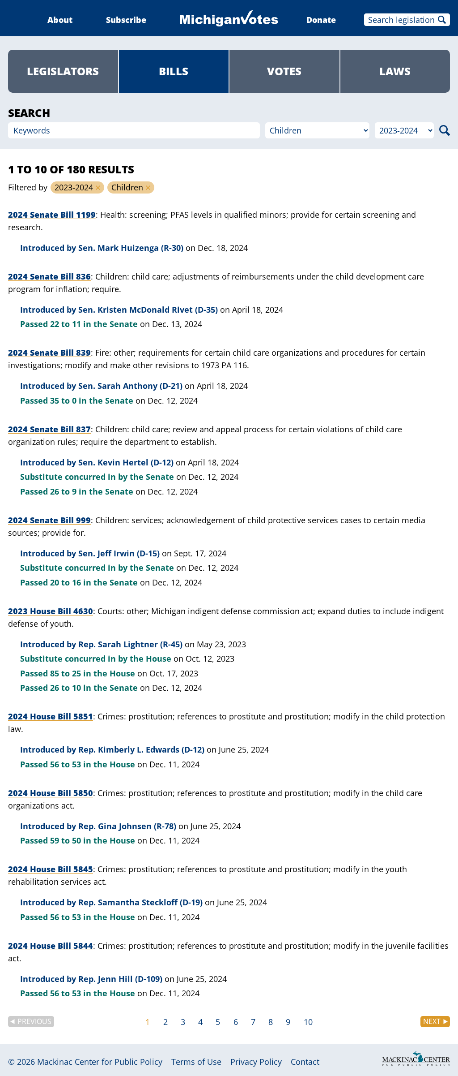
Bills (173, 71)
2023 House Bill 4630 (50, 611)
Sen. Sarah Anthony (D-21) (130, 385)
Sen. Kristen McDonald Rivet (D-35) (148, 309)
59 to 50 (65, 840)
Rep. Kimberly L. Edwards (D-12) (141, 749)
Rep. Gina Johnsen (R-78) (127, 826)
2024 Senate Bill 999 (49, 520)
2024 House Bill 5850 (50, 793)
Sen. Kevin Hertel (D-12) (126, 462)
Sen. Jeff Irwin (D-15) (119, 553)
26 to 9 (63, 491)
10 (308, 1021)
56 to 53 (65, 764)
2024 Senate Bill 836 (49, 276)
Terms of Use (196, 1061)
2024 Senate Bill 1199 (52, 214)
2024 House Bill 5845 (50, 869)
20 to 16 (65, 582)
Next (432, 1021)
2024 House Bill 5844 (50, 945)
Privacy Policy (256, 1061)
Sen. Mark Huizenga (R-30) (130, 247)
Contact (305, 1061)
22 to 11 (65, 323)
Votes (284, 71)
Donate (321, 19)
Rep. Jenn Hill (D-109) (120, 978)
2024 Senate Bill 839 (49, 352)
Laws (395, 71)
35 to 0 (63, 400)
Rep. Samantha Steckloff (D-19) (140, 902)
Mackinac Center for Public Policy (99, 1061)
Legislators (63, 71)
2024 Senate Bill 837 (49, 429)
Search (442, 19)
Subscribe (126, 19)
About (59, 19)
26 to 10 (65, 687)
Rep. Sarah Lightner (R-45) (130, 644)
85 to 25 (65, 673)
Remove (98, 187)
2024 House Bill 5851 (50, 716)
